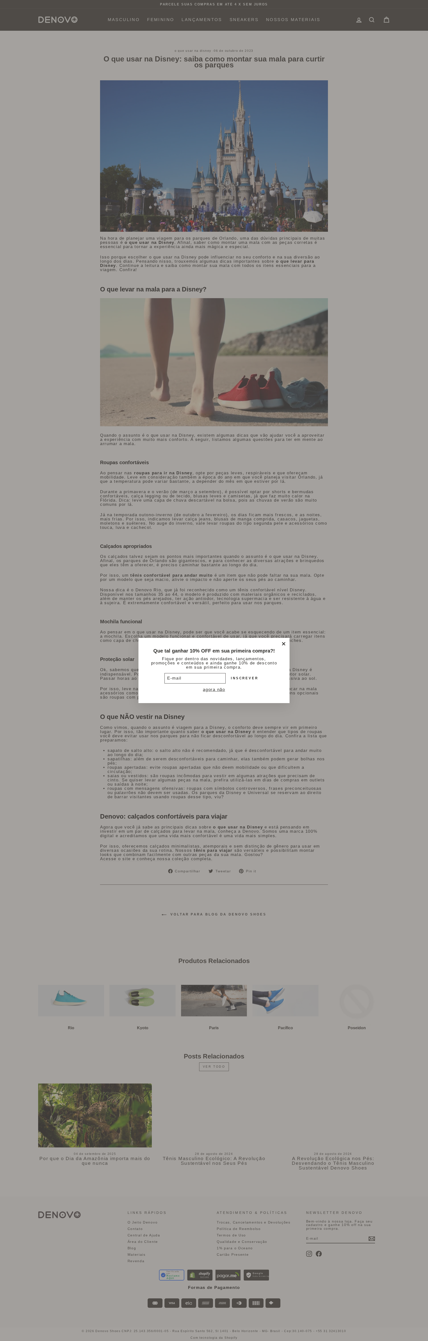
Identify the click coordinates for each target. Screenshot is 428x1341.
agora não (214, 689)
